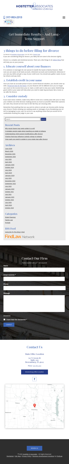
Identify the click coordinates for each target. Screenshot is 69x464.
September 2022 (10, 184)
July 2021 (8, 194)
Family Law (36, 54)
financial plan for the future (17, 86)
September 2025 (10, 157)
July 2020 (8, 202)
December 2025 (10, 154)
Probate (7, 223)
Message (6, 293)
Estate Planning (10, 217)
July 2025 (8, 159)
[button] (64, 17)
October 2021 (9, 192)
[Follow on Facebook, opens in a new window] (34, 379)
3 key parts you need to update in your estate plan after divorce (26, 139)
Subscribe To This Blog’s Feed (15, 232)
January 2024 (9, 175)
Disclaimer (7, 315)
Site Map (18, 456)
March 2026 (9, 151)
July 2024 (8, 170)
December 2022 (10, 181)
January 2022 (9, 189)
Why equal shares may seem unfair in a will (20, 128)
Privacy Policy (26, 456)
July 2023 (8, 178)
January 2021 (9, 197)
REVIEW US (34, 448)
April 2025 (8, 162)
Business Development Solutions (43, 456)
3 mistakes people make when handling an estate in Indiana (25, 131)
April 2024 (8, 173)
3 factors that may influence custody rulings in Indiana (23, 136)
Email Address (9, 275)
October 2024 (9, 167)
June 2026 (8, 148)
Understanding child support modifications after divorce (24, 134)
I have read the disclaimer (16, 319)
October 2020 (9, 200)
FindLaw (59, 456)
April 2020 (8, 205)
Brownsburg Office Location (34, 372)
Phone (5, 284)
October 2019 (9, 208)
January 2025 (9, 165)
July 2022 (8, 186)
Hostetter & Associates (17, 54)
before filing (57, 60)
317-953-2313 (14, 17)
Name (5, 266)
